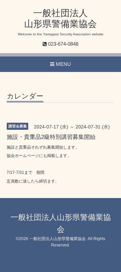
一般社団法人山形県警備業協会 (57, 238)
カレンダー (25, 96)
